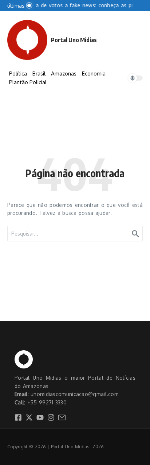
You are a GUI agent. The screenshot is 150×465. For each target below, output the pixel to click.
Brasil (39, 73)
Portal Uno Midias (74, 40)
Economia (94, 73)
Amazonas (63, 73)
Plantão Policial (28, 82)
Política (18, 73)
